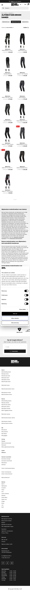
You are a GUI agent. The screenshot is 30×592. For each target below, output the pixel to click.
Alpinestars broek (16, 21)
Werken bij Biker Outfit (7, 544)
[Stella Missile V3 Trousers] (8, 39)
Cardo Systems (5, 493)
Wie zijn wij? (4, 539)
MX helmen (4, 433)
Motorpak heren (5, 377)
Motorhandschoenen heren (8, 388)
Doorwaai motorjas (6, 458)
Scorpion (4, 487)
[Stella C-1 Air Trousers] (22, 63)
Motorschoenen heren (7, 394)
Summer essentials (6, 456)
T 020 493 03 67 (6, 557)
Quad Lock (4, 499)
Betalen (3, 522)
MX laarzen (4, 429)
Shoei (3, 489)
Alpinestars (11, 13)
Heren (3, 370)
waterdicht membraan (19, 237)
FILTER (25, 27)
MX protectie (5, 431)
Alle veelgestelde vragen (7, 526)
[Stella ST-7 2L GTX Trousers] (8, 156)
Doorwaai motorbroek (7, 460)
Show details (22, 309)
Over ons (4, 537)
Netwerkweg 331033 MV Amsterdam (7, 551)
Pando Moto (4, 497)
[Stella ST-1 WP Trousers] (8, 133)
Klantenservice (5, 516)
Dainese (3, 495)
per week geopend (15, 1)
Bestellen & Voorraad (7, 524)
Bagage (3, 441)
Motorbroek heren (6, 375)
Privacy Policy (5, 532)
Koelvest (4, 464)
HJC (3, 491)
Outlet (3, 450)
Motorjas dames (5, 402)
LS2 (2, 505)
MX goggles (4, 435)
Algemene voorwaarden (7, 531)
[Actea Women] (22, 86)
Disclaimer (4, 529)
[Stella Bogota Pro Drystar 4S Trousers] (22, 133)
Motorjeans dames (6, 408)
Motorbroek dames (6, 404)
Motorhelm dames (6, 414)
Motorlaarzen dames (6, 421)
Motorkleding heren (6, 371)
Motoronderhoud (6, 477)
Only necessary (15, 322)
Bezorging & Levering (7, 518)
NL (20, 4)
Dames (3, 398)
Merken (6, 13)
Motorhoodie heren (6, 381)
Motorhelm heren (6, 385)
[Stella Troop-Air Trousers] (8, 86)
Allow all (15, 313)
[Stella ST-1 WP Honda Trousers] (8, 180)
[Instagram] (11, 563)
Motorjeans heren (6, 379)
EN (22, 4)
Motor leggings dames (7, 410)
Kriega (3, 501)
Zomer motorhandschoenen (8, 468)
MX (2, 427)
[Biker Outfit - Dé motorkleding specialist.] (15, 5)
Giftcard (4, 452)
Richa (3, 503)
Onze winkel (5, 548)
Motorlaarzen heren (6, 392)
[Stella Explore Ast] (22, 39)
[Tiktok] (7, 563)
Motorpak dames (6, 406)
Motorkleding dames (6, 400)
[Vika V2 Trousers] (8, 110)
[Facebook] (3, 563)
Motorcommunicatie (6, 443)
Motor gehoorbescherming (8, 446)
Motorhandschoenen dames (8, 417)
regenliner (4, 238)
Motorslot (4, 445)
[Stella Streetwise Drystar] (22, 156)
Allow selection (15, 318)
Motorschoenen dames (7, 423)
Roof (3, 507)
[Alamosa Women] (8, 63)
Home (2, 13)
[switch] (26, 295)
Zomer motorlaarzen (6, 471)
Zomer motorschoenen (7, 473)
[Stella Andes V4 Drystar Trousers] (22, 110)
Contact (3, 541)
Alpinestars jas (5, 21)
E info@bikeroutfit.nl (6, 555)
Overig (3, 439)
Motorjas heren (5, 373)
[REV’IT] (19, 330)
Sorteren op (4, 27)
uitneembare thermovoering (15, 238)
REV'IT (3, 483)
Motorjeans (4, 462)
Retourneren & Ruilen (7, 520)
